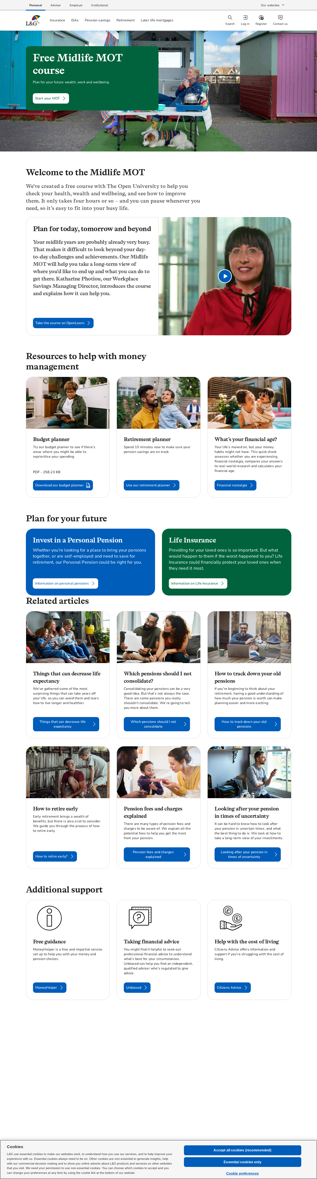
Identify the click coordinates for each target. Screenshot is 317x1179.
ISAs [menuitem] (75, 20)
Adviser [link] (55, 5)
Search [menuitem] (230, 24)
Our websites (270, 5)
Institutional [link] (99, 5)
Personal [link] (35, 5)
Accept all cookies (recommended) (242, 1150)
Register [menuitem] (261, 24)
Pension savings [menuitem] (97, 20)
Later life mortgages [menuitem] (157, 20)
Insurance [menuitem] (57, 20)
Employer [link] (76, 5)
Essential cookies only (242, 1162)
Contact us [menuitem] (280, 24)
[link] (36, 5)
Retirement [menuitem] (125, 20)
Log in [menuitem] (245, 24)
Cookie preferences (242, 1173)
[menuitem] (245, 20)
